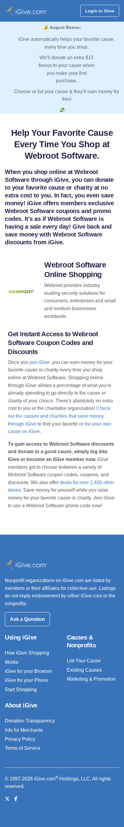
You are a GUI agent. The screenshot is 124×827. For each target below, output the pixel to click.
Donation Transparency (30, 720)
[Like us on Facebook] (15, 798)
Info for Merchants (24, 730)
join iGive (39, 362)
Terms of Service (22, 748)
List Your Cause (84, 660)
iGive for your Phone (26, 680)
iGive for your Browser (28, 671)
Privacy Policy (20, 739)
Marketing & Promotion (91, 679)
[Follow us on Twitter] (7, 798)
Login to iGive (99, 10)
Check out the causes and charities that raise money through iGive (59, 416)
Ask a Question (27, 619)
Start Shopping (21, 689)
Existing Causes (84, 670)
